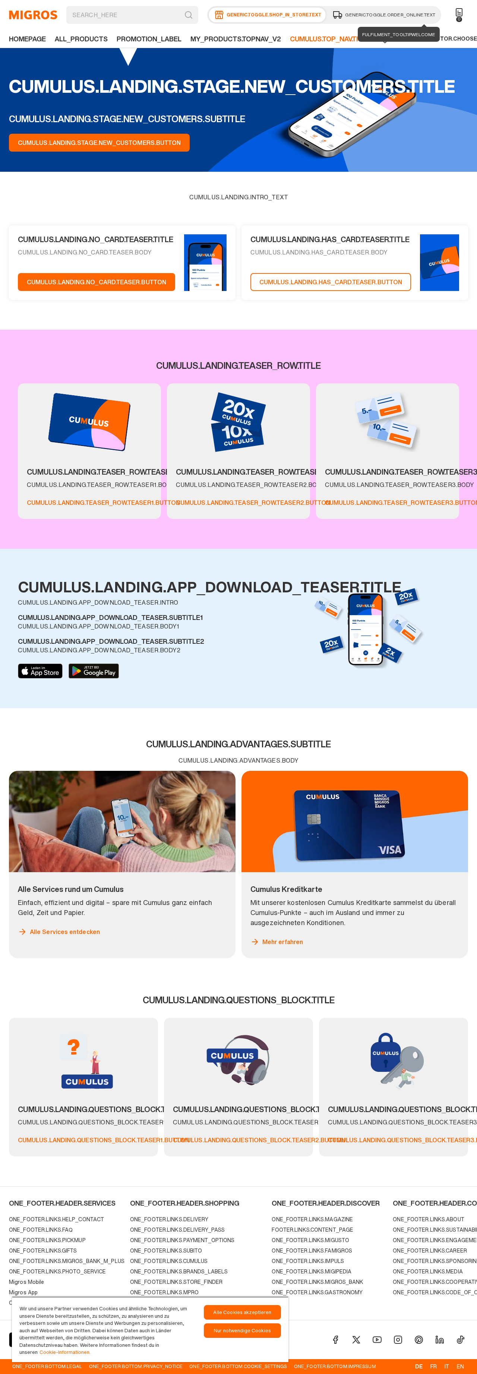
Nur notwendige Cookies (242, 1330)
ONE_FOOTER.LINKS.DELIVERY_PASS (177, 1230)
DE (419, 1366)
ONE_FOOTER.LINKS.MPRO (164, 1292)
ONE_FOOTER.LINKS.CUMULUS (169, 1261)
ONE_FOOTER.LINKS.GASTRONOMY (317, 1292)
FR (433, 1366)
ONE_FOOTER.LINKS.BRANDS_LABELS (179, 1271)
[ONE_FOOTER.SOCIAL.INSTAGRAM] (398, 1339)
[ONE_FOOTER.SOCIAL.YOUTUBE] (377, 1339)
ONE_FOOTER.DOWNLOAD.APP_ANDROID (94, 671)
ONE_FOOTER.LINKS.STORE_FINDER (176, 1282)
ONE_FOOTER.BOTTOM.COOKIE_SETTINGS (238, 1366)
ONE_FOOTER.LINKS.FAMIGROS (312, 1250)
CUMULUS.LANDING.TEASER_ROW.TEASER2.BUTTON (253, 502)
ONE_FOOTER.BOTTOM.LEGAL (47, 1366)
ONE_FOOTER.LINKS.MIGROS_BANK (317, 1282)
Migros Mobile (26, 1282)
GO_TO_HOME (33, 15)
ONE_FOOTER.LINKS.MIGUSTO (310, 1240)
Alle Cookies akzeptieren (242, 1312)
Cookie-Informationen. (65, 1352)
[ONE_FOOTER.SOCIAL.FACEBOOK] (335, 1339)
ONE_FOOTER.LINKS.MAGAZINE (312, 1219)
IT (447, 1366)
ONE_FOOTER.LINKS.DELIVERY (169, 1219)
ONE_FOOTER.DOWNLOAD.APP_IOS (40, 671)
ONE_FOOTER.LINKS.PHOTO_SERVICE (57, 1271)
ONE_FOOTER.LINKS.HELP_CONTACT (56, 1219)
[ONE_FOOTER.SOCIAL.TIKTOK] (460, 1339)
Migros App (23, 1292)
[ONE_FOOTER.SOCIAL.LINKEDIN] (439, 1339)
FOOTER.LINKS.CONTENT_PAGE (312, 1230)
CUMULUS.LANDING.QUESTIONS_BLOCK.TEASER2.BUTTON (259, 1140)
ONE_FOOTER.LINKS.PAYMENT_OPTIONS (182, 1240)
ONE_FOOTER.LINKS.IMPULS (308, 1261)
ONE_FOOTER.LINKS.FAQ (41, 1230)
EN (460, 1366)
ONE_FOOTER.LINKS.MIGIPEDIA (311, 1271)
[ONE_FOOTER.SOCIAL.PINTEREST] (418, 1339)
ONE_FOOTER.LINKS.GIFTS (43, 1250)
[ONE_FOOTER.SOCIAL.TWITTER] (356, 1339)
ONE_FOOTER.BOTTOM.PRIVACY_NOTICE (136, 1366)
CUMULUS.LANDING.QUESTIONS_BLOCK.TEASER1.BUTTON (103, 1140)
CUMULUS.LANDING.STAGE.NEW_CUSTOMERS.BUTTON (99, 142)
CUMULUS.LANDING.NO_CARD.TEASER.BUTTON (96, 282)
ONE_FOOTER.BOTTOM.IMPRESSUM (335, 1366)
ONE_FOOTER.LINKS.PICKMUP (47, 1240)
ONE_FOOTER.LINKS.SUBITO (166, 1250)
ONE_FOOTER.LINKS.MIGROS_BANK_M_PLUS (66, 1261)
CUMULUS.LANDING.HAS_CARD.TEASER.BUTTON (330, 282)
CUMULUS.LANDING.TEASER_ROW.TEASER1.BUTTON (103, 502)
